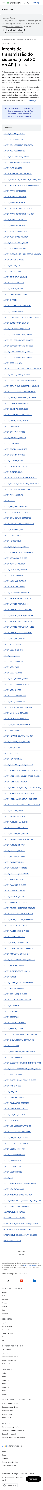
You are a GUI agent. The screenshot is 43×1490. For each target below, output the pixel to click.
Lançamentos (31, 39)
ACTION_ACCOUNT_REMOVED (14, 134)
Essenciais (20, 39)
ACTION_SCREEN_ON (11, 1011)
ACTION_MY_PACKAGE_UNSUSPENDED (17, 725)
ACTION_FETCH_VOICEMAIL (13, 495)
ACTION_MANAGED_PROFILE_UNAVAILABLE (19, 627)
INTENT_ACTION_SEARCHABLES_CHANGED (19, 1229)
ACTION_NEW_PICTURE (12, 747)
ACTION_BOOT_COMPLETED (14, 283)
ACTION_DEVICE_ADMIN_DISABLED (16, 403)
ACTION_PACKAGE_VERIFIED (14, 862)
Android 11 (5, 1394)
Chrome (4, 1455)
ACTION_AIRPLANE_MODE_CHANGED (17, 162)
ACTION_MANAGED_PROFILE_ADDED (17, 604)
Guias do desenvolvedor (10, 1407)
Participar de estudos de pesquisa (13, 1437)
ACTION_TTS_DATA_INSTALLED (15, 1115)
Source (4, 1303)
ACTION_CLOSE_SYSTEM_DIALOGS (16, 323)
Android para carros (9, 1360)
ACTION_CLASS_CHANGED (13, 312)
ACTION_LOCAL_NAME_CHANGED (15, 570)
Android (4, 1292)
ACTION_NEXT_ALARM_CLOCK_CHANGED (18, 765)
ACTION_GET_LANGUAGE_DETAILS (16, 507)
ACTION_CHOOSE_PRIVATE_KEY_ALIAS (17, 306)
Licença (15, 1474)
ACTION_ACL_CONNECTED (13, 139)
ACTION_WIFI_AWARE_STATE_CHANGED (18, 1195)
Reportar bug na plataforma (11, 1427)
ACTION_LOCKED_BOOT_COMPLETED (17, 593)
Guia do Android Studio (10, 1404)
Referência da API (8, 1411)
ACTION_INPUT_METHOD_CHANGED (16, 547)
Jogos (4, 1323)
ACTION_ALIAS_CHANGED (13, 168)
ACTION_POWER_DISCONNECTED (16, 943)
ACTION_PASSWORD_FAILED (14, 897)
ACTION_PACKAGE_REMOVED (14, 845)
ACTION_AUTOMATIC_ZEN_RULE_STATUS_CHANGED (22, 254)
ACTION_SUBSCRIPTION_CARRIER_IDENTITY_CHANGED (23, 1063)
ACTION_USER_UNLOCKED (13, 1172)
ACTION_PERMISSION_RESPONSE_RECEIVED (19, 908)
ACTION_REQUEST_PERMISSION (15, 988)
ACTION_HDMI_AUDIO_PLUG (13, 529)
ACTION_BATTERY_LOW (12, 266)
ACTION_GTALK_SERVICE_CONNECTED (17, 518)
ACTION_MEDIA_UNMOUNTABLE (15, 696)
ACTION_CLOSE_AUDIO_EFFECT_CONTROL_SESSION (22, 317)
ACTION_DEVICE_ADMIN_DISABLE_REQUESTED (20, 398)
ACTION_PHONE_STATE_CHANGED (16, 925)
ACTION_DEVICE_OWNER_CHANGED (16, 421)
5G (3, 1340)
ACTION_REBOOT (10, 977)
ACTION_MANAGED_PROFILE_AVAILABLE (18, 610)
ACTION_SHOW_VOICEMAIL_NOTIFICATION (19, 1040)
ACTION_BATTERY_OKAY (12, 271)
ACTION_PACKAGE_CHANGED (14, 816)
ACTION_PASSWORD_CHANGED (15, 885)
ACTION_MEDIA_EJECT (12, 656)
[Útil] (12, 43)
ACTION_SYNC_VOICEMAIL (13, 1074)
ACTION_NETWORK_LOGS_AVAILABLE (17, 742)
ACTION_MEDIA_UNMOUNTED (14, 702)
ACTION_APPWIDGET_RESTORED (15, 220)
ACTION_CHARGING (11, 300)
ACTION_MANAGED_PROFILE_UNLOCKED (18, 633)
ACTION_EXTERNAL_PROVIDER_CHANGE (18, 489)
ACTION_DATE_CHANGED (13, 363)
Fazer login (36, 3)
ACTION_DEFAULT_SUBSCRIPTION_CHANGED (20, 392)
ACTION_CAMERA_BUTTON (13, 289)
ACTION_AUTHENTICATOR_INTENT (16, 243)
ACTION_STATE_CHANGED (13, 1057)
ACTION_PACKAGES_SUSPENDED (15, 868)
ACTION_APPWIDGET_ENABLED (15, 203)
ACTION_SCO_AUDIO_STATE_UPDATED (17, 1000)
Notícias (4, 1306)
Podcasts (5, 1313)
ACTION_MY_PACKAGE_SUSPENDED (16, 719)
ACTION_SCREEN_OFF (11, 1006)
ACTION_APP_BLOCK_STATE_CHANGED (18, 174)
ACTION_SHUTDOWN (11, 1046)
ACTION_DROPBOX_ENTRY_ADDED (16, 466)
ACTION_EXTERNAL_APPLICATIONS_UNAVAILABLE (21, 484)
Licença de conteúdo (30, 1265)
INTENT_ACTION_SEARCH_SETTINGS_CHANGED (21, 1224)
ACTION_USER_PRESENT (12, 1166)
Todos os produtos (9, 1466)
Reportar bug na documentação (13, 1430)
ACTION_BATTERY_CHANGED (14, 260)
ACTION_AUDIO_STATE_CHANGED (16, 237)
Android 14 (5, 1384)
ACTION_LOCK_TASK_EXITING (14, 587)
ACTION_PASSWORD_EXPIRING (14, 891)
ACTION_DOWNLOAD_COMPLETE (15, 449)
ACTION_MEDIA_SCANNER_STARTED (17, 684)
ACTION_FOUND (9, 501)
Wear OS (5, 1353)
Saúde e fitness (7, 1330)
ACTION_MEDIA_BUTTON (12, 644)
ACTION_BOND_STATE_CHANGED (15, 277)
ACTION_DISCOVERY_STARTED (15, 438)
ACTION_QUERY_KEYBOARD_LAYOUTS (17, 971)
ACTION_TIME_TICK (10, 1092)
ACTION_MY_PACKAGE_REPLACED (16, 713)
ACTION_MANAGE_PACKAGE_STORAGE (18, 598)
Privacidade (6, 1337)
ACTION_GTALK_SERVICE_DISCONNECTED (19, 524)
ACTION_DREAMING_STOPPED (14, 461)
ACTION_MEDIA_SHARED (12, 690)
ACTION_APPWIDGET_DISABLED (15, 197)
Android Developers (8, 39)
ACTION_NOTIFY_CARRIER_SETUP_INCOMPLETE (20, 799)
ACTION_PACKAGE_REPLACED (14, 851)
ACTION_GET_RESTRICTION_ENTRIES (17, 512)
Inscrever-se (34, 1479)
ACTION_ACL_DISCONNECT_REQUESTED (18, 145)
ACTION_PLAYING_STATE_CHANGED (16, 931)
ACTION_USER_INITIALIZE (12, 1160)
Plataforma (7, 10)
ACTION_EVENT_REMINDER (13, 472)
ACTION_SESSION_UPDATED (14, 1029)
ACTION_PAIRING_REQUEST (13, 879)
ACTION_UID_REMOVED (12, 1120)
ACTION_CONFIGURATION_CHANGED (17, 329)
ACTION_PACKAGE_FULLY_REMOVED (16, 834)
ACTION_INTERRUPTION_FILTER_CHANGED (19, 552)
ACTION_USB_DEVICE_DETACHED (16, 1143)
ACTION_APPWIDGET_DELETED (15, 191)
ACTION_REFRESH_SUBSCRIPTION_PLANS (18, 983)
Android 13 (5, 1387)
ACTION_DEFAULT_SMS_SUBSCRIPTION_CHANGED (21, 386)
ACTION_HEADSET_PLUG (12, 535)
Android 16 (5, 1377)
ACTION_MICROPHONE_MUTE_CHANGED (18, 707)
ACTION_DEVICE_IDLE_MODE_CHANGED (18, 415)
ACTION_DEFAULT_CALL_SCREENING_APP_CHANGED (22, 369)
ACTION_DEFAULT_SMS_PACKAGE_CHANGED (20, 380)
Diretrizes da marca (27, 1474)
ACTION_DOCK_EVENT (12, 443)
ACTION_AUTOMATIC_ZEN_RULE (15, 248)
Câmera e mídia (7, 1333)
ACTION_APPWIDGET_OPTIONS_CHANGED (19, 214)
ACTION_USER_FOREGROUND (14, 1155)
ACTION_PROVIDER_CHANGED (14, 965)
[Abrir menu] (3, 2)
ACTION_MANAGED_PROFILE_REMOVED (18, 621)
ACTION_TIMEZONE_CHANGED (14, 1097)
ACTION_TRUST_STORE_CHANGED (16, 1109)
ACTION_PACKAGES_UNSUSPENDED (16, 874)
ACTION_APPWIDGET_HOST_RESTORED (18, 208)
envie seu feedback (24, 116)
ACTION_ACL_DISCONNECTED (14, 151)
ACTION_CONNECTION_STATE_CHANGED (18, 334)
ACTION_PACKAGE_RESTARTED (15, 856)
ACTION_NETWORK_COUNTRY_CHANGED (18, 736)
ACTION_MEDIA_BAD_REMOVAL (15, 638)
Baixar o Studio (7, 1414)
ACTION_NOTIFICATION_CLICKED (15, 782)
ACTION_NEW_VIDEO (11, 753)
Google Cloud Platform (10, 1462)
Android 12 (5, 1391)
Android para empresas (10, 1296)
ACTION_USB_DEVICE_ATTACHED (16, 1138)
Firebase (5, 1459)
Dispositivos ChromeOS (10, 1357)
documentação (31, 100)
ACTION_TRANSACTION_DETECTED (16, 1103)
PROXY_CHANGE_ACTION (12, 1241)
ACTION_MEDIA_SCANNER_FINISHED (16, 679)
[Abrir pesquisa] (23, 2)
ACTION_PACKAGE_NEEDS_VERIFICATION (18, 839)
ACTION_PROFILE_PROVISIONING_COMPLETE (19, 960)
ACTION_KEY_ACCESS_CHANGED (15, 558)
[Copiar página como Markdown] (26, 65)
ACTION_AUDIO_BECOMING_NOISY (16, 231)
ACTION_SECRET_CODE (12, 1017)
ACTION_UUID (8, 1178)
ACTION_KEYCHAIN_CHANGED (14, 564)
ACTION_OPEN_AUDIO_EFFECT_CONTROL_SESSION (22, 805)
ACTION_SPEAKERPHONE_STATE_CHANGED (19, 1051)
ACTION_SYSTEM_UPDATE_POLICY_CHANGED (20, 1080)
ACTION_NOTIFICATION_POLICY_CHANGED (19, 793)
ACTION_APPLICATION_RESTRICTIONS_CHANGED (21, 185)
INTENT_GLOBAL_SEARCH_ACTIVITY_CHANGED (20, 1235)
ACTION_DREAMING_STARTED (14, 455)
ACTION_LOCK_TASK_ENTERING (15, 581)
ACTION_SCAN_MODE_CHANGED (15, 994)
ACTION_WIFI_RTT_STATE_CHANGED (17, 1206)
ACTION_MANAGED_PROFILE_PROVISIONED (19, 616)
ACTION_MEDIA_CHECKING (13, 650)
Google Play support (9, 1434)
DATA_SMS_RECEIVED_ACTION (14, 1218)
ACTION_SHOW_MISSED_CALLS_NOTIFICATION (20, 1034)
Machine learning (8, 1326)
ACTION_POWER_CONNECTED (14, 937)
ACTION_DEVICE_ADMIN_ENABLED (16, 409)
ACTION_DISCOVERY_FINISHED (14, 432)
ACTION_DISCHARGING (12, 426)
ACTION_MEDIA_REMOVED (13, 673)
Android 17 (5, 1373)
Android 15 (5, 1380)
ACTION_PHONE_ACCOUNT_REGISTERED (18, 914)
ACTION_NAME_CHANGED (13, 730)
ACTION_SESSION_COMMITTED (15, 1023)
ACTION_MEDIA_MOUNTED (13, 661)
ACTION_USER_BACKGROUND (14, 1149)
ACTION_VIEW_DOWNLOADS (14, 1189)
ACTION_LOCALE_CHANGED (13, 575)
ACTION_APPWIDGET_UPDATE (14, 225)
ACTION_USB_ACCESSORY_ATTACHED (17, 1126)
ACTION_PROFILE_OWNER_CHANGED (17, 954)
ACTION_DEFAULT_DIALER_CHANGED (17, 375)
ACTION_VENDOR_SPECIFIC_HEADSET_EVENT (20, 1183)
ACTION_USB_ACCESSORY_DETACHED (17, 1132)
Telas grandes (6, 1350)
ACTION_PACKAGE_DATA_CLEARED (16, 822)
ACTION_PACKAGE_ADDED (13, 811)
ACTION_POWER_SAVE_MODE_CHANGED (18, 948)
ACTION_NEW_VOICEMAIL (13, 759)
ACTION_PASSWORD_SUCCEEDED (16, 902)
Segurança (5, 1299)
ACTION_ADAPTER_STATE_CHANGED (17, 157)
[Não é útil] (15, 43)
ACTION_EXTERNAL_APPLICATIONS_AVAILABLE (20, 478)
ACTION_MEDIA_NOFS (11, 667)
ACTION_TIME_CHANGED (12, 1086)
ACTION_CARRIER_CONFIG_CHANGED (17, 294)
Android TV (6, 1364)
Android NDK (6, 1418)
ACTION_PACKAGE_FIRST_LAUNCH (16, 828)
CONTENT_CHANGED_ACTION (14, 1212)
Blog (3, 1310)
